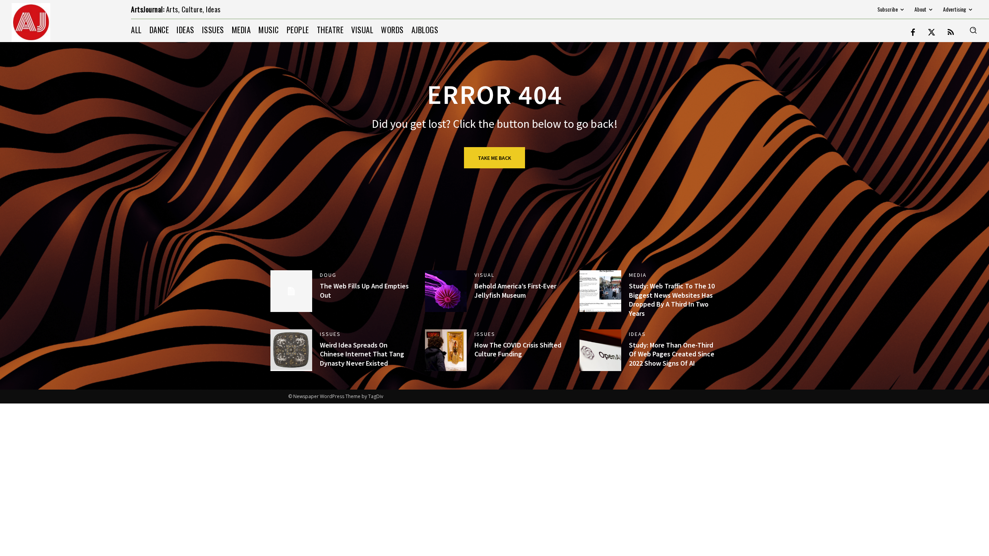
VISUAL (484, 275)
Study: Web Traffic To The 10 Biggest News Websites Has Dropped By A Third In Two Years (672, 299)
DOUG (328, 275)
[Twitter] (931, 32)
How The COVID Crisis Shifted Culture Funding (517, 349)
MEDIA (638, 275)
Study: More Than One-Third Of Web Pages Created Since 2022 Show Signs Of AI (671, 354)
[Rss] (950, 32)
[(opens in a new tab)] (291, 350)
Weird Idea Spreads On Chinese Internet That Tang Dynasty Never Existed (362, 354)
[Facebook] (912, 32)
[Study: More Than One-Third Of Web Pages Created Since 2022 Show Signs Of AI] (600, 350)
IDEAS (637, 334)
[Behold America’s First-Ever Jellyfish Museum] (446, 291)
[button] (973, 30)
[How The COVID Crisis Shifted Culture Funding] (446, 350)
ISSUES (330, 334)
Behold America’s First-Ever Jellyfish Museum (515, 290)
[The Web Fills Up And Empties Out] (291, 291)
